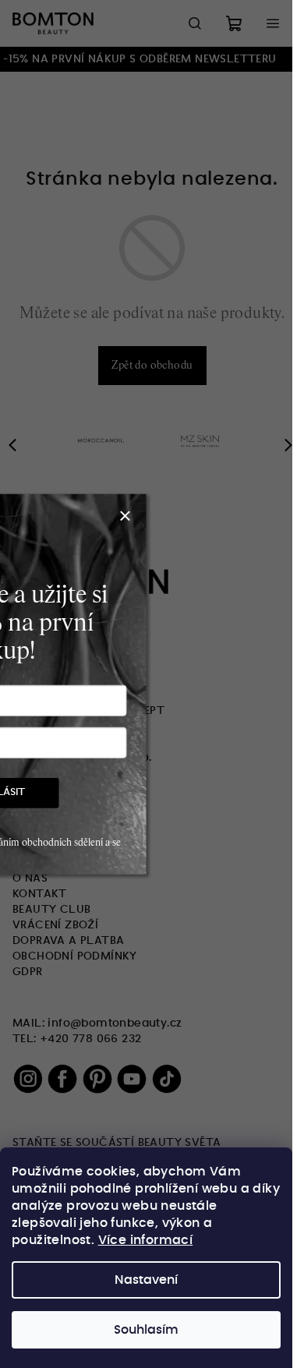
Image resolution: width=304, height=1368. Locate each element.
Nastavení (146, 1280)
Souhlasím (146, 1330)
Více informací (145, 1240)
